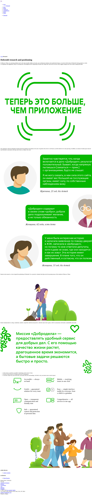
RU (1, 1)
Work (4, 4)
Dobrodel (8, 5)
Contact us (5, 9)
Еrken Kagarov (6, 478)
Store (4, 7)
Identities (2, 487)
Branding (3, 489)
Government (3, 485)
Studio (4, 8)
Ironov (4, 11)
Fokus (4, 13)
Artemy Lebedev (6, 472)
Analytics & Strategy (5, 482)
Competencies (6, 10)
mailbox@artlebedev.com (6, 492)
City (1, 486)
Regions (2, 484)
